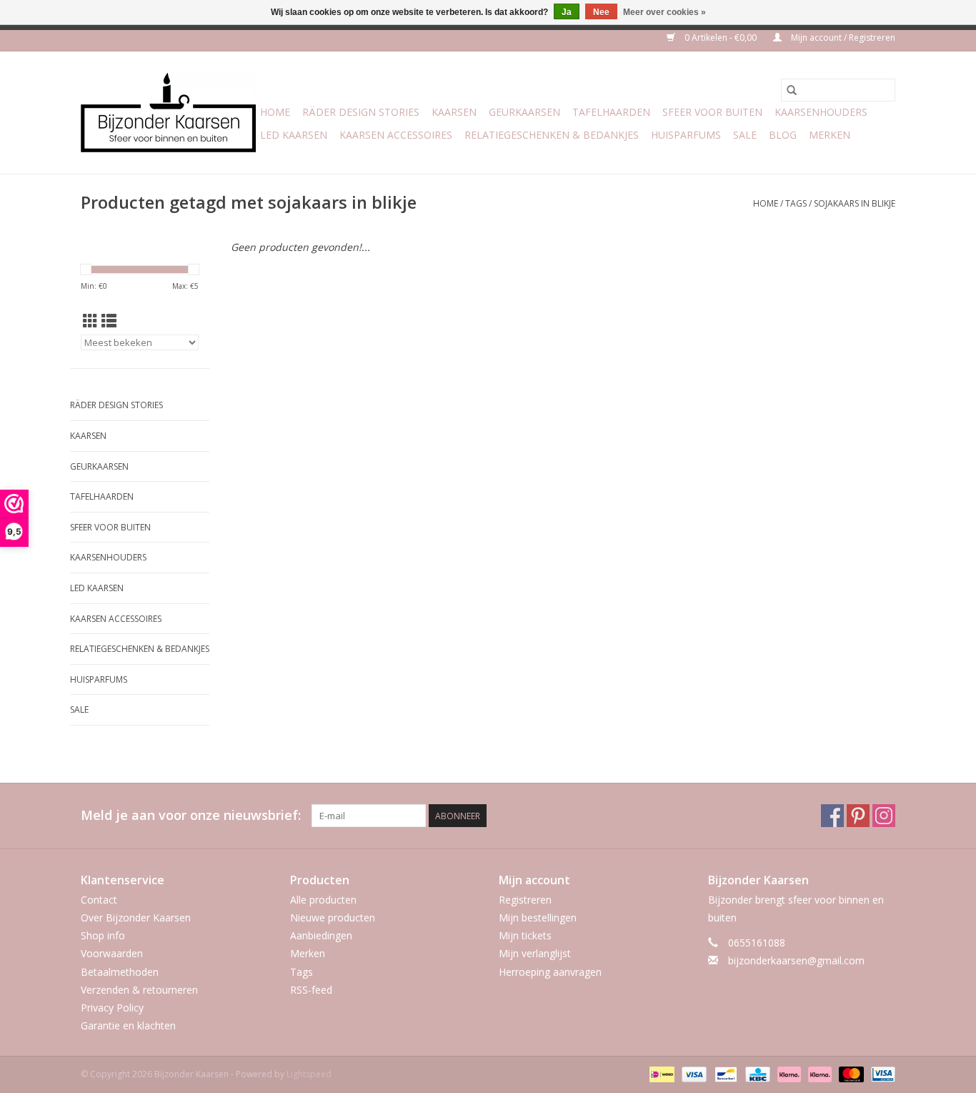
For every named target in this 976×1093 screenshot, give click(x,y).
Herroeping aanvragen (550, 972)
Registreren (525, 899)
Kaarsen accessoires (395, 135)
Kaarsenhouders (821, 112)
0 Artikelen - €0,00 (720, 37)
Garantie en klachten (128, 1025)
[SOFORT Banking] (787, 1073)
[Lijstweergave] (108, 321)
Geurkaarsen (524, 112)
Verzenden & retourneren (139, 989)
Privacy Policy (112, 1007)
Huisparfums (686, 135)
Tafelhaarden (611, 112)
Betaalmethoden (120, 972)
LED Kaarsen (293, 135)
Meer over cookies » (664, 12)
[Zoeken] (791, 90)
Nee (601, 12)
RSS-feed (311, 989)
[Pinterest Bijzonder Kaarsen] (858, 815)
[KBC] (756, 1073)
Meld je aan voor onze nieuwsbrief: (191, 815)
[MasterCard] (850, 1073)
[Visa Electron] (880, 1073)
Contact (99, 899)
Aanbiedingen (321, 935)
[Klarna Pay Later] (818, 1073)
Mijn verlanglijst (535, 953)
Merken (829, 135)
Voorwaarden (112, 953)
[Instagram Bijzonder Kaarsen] (883, 815)
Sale (745, 135)
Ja (567, 12)
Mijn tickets (525, 935)
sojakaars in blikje (854, 203)
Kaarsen (454, 112)
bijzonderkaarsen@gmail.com (796, 960)
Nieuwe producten (332, 917)
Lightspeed (309, 1074)
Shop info (103, 935)
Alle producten (323, 899)
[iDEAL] (660, 1073)
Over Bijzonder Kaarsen (136, 917)
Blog (783, 135)
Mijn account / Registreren (842, 37)
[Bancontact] (724, 1073)
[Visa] (693, 1073)
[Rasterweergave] (90, 321)
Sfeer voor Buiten (712, 112)
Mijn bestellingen (538, 917)
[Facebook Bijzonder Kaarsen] (832, 815)
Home (275, 112)
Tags (796, 203)
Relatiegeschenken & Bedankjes (551, 135)
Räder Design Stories (360, 112)
